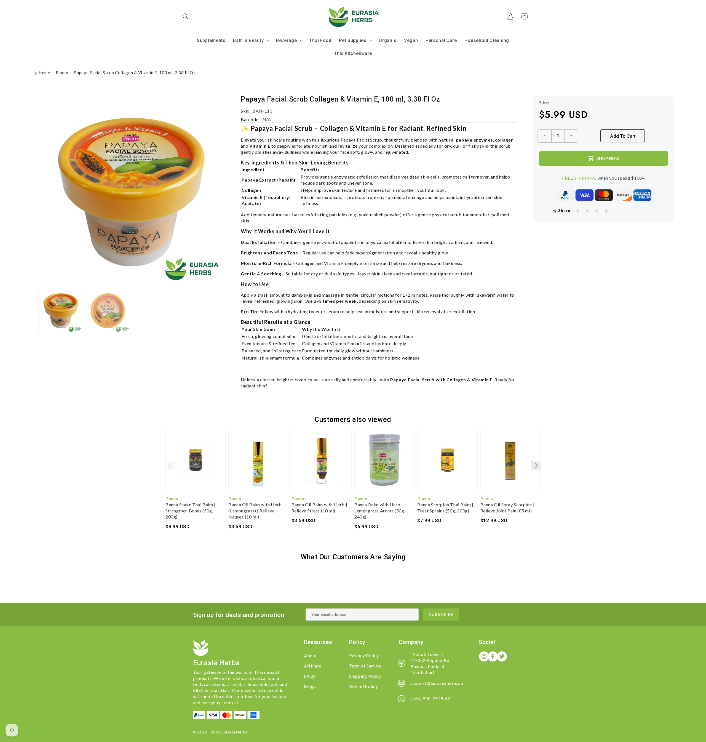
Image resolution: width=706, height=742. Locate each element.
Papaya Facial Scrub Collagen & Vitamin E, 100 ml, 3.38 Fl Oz (134, 72)
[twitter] (587, 211)
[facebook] (577, 211)
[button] (186, 16)
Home (44, 72)
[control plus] (571, 136)
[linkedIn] (606, 211)
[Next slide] (536, 465)
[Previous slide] (170, 465)
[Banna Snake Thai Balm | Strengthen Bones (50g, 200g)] (195, 463)
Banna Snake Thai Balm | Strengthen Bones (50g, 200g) (190, 510)
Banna (62, 72)
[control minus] (544, 136)
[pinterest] (597, 211)
